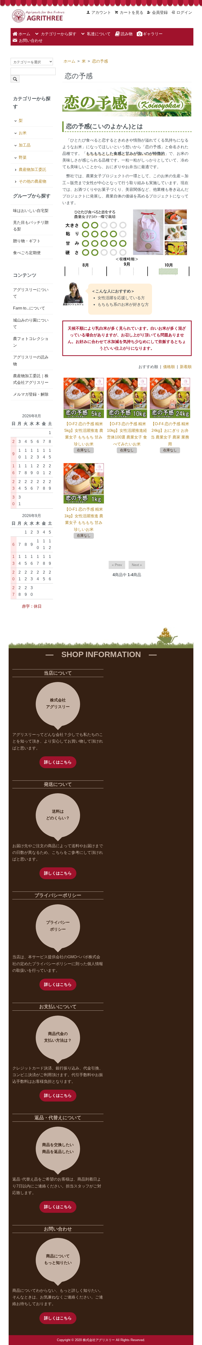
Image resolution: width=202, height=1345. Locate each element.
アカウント (101, 12)
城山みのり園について (31, 323)
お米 (23, 133)
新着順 (186, 367)
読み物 (127, 34)
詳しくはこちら (58, 762)
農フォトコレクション (31, 342)
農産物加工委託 (32, 169)
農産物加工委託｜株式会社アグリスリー (31, 379)
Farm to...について (29, 308)
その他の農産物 (32, 181)
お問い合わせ (31, 40)
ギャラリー (152, 34)
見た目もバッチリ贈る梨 (31, 225)
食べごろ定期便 (27, 253)
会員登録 (160, 12)
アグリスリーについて (31, 293)
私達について (99, 34)
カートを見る (131, 12)
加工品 (25, 145)
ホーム (24, 34)
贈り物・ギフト (27, 241)
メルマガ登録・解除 (31, 394)
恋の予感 (100, 61)
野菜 (23, 157)
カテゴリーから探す (58, 34)
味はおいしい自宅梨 (31, 211)
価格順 (169, 367)
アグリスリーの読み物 (31, 360)
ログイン (184, 12)
